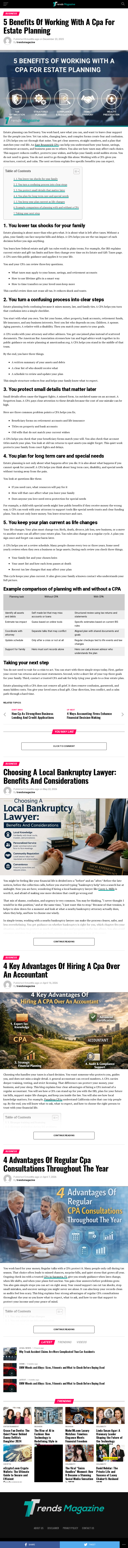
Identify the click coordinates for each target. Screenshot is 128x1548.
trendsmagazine (26, 42)
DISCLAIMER (53, 1528)
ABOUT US (39, 1528)
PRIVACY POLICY (70, 1528)
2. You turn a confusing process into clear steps (41, 184)
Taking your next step (28, 213)
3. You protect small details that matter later (40, 190)
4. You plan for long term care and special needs (42, 196)
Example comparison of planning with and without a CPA (47, 207)
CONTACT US (88, 1528)
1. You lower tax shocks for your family (37, 178)
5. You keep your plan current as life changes (40, 201)
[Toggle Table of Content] (75, 171)
